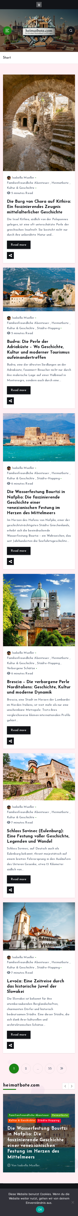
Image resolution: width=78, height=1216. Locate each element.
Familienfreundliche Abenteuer (28, 183)
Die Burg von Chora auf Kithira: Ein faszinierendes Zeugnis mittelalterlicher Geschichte (39, 206)
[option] (39, 1133)
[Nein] (72, 1202)
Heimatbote (60, 183)
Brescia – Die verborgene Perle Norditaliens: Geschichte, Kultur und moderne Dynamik (39, 687)
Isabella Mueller (23, 177)
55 (50, 1068)
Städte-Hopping (48, 328)
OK (40, 1209)
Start (7, 58)
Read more (18, 245)
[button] (65, 1086)
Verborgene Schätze (21, 668)
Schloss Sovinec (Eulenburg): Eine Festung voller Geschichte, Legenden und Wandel (38, 836)
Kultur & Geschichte (21, 188)
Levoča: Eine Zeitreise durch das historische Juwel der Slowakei (35, 986)
